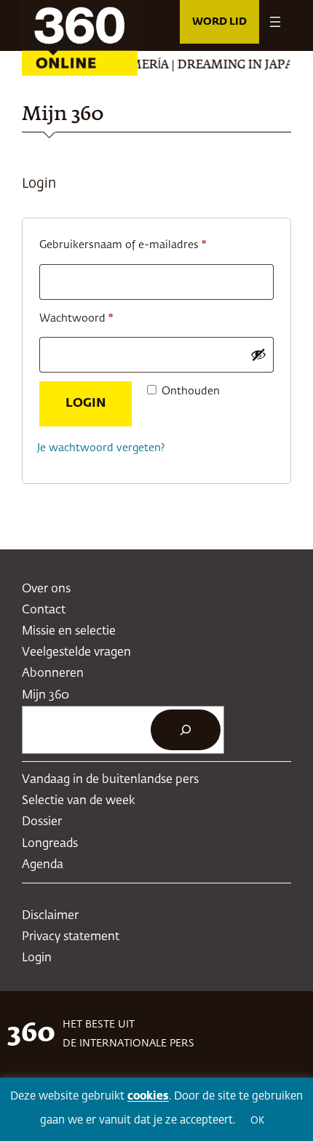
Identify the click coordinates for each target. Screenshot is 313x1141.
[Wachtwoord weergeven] (258, 354)
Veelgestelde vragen (76, 652)
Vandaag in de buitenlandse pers (110, 780)
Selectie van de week (78, 801)
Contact (44, 610)
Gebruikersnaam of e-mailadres (140, 244)
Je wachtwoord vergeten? (101, 448)
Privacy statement (70, 937)
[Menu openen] (275, 22)
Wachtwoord (93, 318)
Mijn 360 (45, 695)
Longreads (50, 844)
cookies (148, 1096)
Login (86, 403)
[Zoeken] (186, 729)
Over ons (46, 589)
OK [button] (257, 1121)
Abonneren (53, 673)
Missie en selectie (69, 631)
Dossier (42, 822)
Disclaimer (50, 916)
